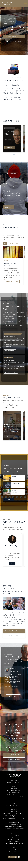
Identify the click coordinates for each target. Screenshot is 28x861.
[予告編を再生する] (14, 603)
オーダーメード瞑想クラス (14, 835)
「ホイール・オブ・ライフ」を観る (14, 630)
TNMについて (14, 847)
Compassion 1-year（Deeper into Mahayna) (14, 798)
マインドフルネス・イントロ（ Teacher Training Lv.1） (14, 813)
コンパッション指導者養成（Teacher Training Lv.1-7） (14, 818)
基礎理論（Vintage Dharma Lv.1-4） (14, 792)
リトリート (14, 837)
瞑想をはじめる (14, 780)
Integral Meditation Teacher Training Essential (14, 826)
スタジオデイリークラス (14, 831)
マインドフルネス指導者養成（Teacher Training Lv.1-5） (14, 816)
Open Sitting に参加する (11, 372)
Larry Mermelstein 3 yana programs (14, 803)
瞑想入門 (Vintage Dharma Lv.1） (14, 782)
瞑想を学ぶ (14, 786)
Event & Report (14, 849)
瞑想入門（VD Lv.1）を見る (14, 41)
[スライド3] (14, 154)
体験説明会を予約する (10, 350)
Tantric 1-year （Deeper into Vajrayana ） (14, 801)
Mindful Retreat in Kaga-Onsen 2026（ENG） (14, 843)
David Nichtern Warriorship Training (14, 805)
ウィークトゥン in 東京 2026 (14, 839)
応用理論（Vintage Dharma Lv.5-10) (14, 794)
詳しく (12, 563)
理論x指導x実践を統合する (14, 822)
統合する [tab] (18, 243)
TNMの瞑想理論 (14, 788)
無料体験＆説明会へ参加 (14, 759)
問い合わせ (14, 853)
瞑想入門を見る (13, 696)
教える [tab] (11, 243)
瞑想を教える (14, 809)
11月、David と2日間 (14, 636)
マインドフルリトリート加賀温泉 (14, 841)
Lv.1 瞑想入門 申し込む (14, 754)
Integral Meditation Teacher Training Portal (14, 824)
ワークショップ (14, 833)
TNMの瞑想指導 (14, 811)
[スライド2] (13, 154)
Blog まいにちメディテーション (14, 851)
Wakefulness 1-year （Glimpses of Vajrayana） (14, 799)
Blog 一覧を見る (8, 499)
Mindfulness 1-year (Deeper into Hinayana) (14, 796)
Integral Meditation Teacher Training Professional (14, 828)
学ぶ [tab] (5, 243)
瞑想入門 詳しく (8, 207)
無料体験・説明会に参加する (14, 36)
